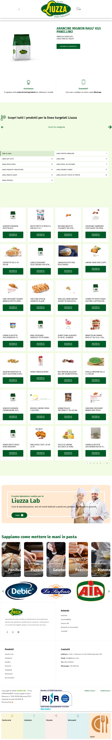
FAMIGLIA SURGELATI (65, 37)
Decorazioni (9, 678)
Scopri (17, 515)
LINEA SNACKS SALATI (65, 39)
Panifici (7, 662)
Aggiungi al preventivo (68, 46)
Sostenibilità (66, 619)
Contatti (64, 631)
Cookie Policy (105, 691)
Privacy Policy (90, 691)
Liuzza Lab (65, 623)
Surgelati (8, 670)
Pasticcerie (9, 654)
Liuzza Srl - (22, 691)
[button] (3, 591)
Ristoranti (8, 674)
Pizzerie (8, 666)
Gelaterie (8, 658)
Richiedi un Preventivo (69, 627)
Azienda (64, 616)
